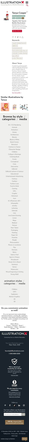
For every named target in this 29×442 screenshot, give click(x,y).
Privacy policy (14, 433)
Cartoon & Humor (14, 147)
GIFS (14, 292)
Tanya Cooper (19, 13)
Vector (14, 267)
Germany (14, 325)
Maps (14, 220)
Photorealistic (14, 242)
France (8, 325)
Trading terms (6, 433)
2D (14, 299)
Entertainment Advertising (14, 176)
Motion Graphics (14, 297)
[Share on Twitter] (18, 37)
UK (17, 328)
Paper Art (14, 235)
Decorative (14, 166)
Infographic (14, 203)
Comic (14, 159)
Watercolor (14, 269)
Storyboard (14, 259)
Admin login (15, 436)
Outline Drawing (23, 53)
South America (8, 327)
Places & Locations (14, 245)
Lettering (14, 208)
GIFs (14, 191)
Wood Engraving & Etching (14, 272)
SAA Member (22, 433)
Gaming (14, 188)
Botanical (14, 144)
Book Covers (14, 142)
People (14, 240)
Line (14, 18)
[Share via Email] (20, 37)
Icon (14, 198)
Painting (14, 233)
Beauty (14, 137)
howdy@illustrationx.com (14, 351)
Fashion (14, 181)
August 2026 (14, 421)
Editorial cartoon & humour (14, 171)
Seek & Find (14, 255)
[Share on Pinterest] (13, 37)
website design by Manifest (8, 439)
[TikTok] (14, 406)
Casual (14, 43)
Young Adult (15, 274)
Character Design (14, 149)
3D (14, 301)
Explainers (14, 294)
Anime (14, 132)
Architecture (14, 135)
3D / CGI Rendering (14, 125)
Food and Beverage (17, 50)
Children (14, 152)
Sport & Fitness (14, 257)
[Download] (22, 37)
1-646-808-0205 (14, 353)
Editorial (18, 18)
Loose (14, 218)
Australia (22, 327)
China (16, 327)
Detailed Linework (21, 43)
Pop (14, 247)
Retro (14, 252)
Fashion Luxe (14, 184)
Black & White (14, 139)
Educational (14, 174)
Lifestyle (14, 210)
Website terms (24, 431)
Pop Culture (15, 55)
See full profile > (16, 93)
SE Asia (13, 328)
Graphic (14, 193)
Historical (14, 196)
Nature (14, 225)
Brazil (20, 325)
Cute (14, 164)
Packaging (14, 230)
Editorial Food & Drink (19, 16)
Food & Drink (14, 186)
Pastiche (14, 237)
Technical (15, 264)
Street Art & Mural (15, 262)
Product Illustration (17, 58)
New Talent (14, 228)
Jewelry (14, 206)
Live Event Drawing (14, 215)
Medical (14, 223)
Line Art (25, 50)
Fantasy (14, 179)
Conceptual (14, 162)
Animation (14, 130)
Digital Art (15, 45)
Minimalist (15, 53)
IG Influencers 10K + (14, 201)
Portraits (14, 250)
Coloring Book (14, 157)
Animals (14, 127)
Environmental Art (17, 48)
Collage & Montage (14, 154)
